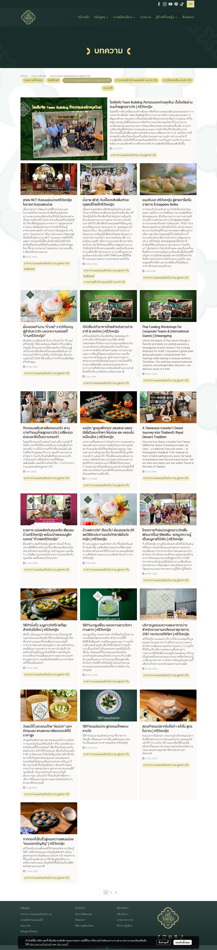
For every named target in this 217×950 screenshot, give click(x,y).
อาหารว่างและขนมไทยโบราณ (36, 914)
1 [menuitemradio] (105, 892)
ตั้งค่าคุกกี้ (164, 942)
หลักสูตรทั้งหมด (28, 932)
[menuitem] (116, 892)
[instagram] (164, 4)
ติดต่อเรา (80, 920)
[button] (190, 4)
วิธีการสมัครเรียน (84, 926)
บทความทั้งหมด (38, 76)
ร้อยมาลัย (25, 926)
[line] (176, 4)
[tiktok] (181, 4)
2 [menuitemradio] (111, 892)
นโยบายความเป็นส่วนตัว (41, 944)
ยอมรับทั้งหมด (183, 942)
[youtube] (170, 4)
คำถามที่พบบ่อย (83, 914)
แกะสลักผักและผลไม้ (31, 920)
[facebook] (159, 4)
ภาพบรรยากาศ (125, 920)
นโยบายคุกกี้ (62, 944)
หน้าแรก (24, 76)
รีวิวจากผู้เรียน (124, 926)
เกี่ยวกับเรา (122, 914)
